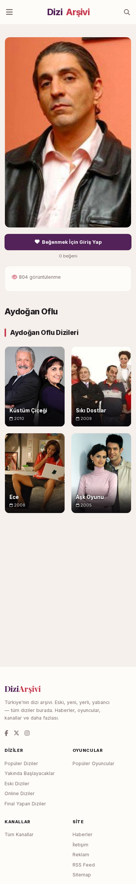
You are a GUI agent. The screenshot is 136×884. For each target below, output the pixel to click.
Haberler (83, 834)
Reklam (81, 854)
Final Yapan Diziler (25, 804)
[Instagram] (27, 733)
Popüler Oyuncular (93, 763)
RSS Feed (84, 865)
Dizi (68, 12)
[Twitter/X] (16, 733)
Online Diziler (20, 793)
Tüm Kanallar (19, 834)
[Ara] (126, 12)
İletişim (80, 845)
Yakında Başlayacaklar (30, 773)
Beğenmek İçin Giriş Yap (72, 242)
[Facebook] (6, 733)
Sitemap (82, 875)
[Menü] (9, 12)
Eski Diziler (17, 783)
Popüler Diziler (21, 763)
